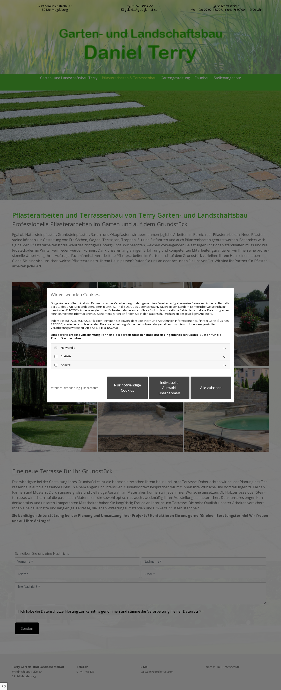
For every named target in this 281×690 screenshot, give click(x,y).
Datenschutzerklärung (65, 387)
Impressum (90, 387)
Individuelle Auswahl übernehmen (169, 387)
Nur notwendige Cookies (127, 388)
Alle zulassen (211, 387)
